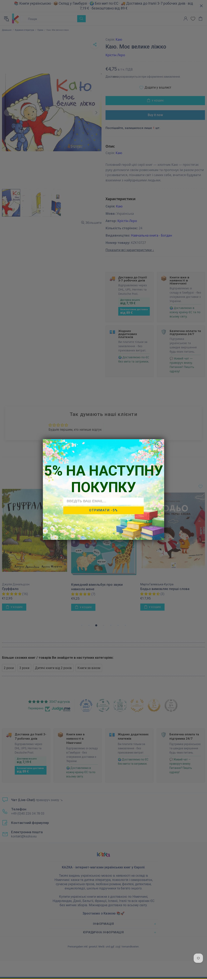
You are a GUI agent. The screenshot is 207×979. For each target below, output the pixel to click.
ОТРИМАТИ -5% (103, 510)
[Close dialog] (158, 444)
